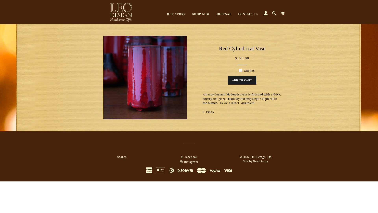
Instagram (190, 161)
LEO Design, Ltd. (261, 157)
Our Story (176, 14)
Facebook (190, 157)
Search (122, 157)
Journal (224, 14)
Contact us (248, 14)
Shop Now (201, 14)
